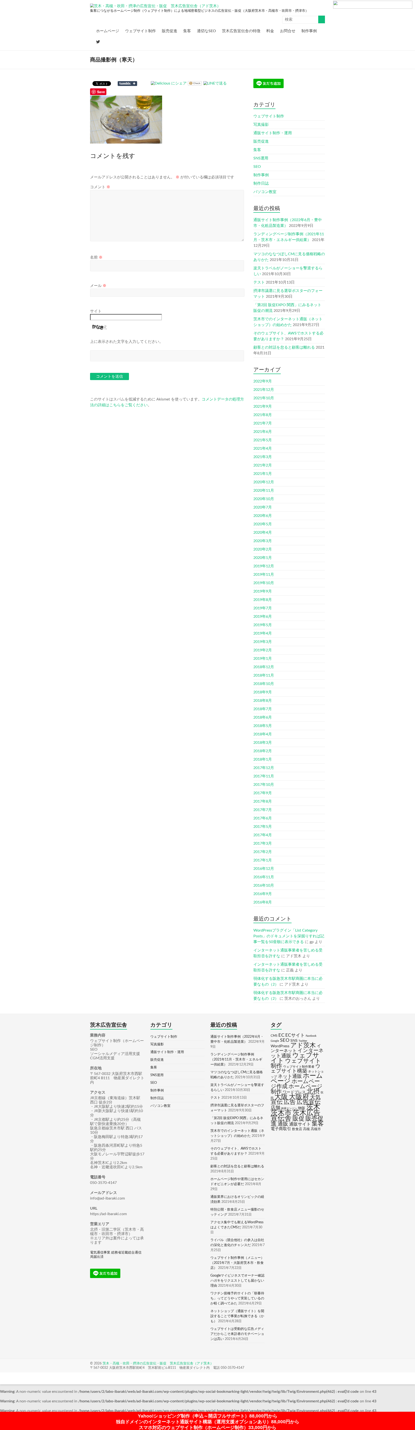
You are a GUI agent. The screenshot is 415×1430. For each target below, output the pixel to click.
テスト (259, 282)
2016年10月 (263, 885)
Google (275, 1041)
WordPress (280, 1046)
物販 (301, 1108)
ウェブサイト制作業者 (298, 1066)
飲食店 (297, 1129)
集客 (187, 31)
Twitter (303, 1040)
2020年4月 (262, 532)
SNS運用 (260, 158)
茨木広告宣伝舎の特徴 (241, 31)
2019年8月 (262, 600)
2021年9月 (262, 406)
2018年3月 (262, 743)
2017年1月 (262, 860)
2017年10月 (263, 785)
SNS (294, 1040)
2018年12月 (263, 667)
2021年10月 (263, 398)
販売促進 (169, 31)
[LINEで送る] (215, 83)
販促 (299, 1119)
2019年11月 (263, 574)
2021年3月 (262, 457)
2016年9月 (262, 894)
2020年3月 (262, 541)
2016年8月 (262, 902)
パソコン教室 (264, 192)
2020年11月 (263, 490)
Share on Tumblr (127, 83)
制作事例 (309, 31)
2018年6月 (262, 717)
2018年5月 (262, 726)
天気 (315, 1097)
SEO (257, 167)
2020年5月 (262, 524)
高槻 (306, 1129)
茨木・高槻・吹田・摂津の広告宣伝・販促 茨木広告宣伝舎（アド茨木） (158, 1363)
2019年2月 (262, 650)
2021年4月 (262, 448)
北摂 (313, 1091)
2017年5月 (262, 827)
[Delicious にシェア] (169, 83)
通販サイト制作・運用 (272, 133)
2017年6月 (262, 818)
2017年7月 (262, 810)
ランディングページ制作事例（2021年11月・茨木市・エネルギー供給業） (236, 1059)
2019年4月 (262, 633)
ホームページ (107, 31)
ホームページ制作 (297, 1089)
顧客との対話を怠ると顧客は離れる (284, 347)
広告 (290, 1102)
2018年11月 (263, 675)
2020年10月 (263, 499)
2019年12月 (263, 566)
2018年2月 (262, 751)
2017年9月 (262, 793)
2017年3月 (262, 843)
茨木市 (281, 1112)
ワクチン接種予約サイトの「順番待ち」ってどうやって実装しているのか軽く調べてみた (237, 1298)
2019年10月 (263, 583)
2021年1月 (262, 474)
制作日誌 (261, 183)
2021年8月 (262, 415)
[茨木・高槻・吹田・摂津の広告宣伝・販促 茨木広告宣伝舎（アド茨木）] (155, 6)
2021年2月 (262, 465)
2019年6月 (262, 616)
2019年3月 (262, 642)
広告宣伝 (309, 1102)
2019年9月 (262, 591)
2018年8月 (262, 701)
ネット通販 (290, 1076)
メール (98, 286)
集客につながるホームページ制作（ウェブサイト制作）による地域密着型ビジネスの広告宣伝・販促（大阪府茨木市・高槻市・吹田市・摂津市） (199, 10)
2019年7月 (262, 608)
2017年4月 (262, 835)
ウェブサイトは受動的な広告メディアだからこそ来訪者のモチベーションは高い (237, 1334)
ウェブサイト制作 (140, 31)
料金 (270, 31)
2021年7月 (262, 423)
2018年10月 (263, 684)
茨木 (313, 1107)
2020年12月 (263, 482)
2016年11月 (263, 877)
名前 (96, 257)
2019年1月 (262, 658)
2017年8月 (262, 801)
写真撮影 (261, 125)
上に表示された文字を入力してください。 (126, 342)
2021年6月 (262, 432)
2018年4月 (262, 734)
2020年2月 (262, 549)
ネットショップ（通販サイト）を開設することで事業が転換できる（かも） (237, 1316)
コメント (100, 187)
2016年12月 (263, 869)
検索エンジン (289, 1108)
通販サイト (300, 1124)
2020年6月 (262, 516)
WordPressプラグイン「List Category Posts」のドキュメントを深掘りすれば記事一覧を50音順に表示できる (288, 936)
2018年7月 (262, 709)
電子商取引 (281, 1129)
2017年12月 (263, 768)
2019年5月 (262, 625)
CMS (274, 1035)
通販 (283, 1124)
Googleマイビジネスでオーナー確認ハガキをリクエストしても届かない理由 (237, 1280)
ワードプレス (294, 1092)
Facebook (311, 1036)
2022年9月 (262, 381)
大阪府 (299, 1096)
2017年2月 (262, 852)
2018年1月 (262, 759)
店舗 (275, 1107)
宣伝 (277, 1102)
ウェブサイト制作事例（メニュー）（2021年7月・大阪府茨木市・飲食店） (237, 1263)
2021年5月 (262, 440)
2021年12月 (263, 390)
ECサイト (295, 1035)
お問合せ (287, 31)
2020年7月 (262, 507)
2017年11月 (263, 776)
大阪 (281, 1097)
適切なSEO (206, 31)
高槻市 (316, 1129)
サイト (96, 311)
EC (281, 1035)
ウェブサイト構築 (296, 1068)
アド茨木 (303, 1045)
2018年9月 (262, 692)
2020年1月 (262, 558)
